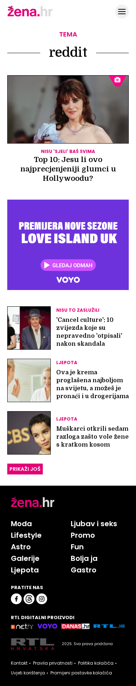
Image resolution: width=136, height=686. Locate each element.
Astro (21, 547)
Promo (83, 535)
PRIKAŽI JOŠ (25, 469)
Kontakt (19, 663)
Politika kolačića (96, 663)
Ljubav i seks (94, 524)
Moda (21, 524)
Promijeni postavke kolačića (81, 673)
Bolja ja (84, 558)
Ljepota (25, 570)
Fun (77, 547)
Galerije (25, 558)
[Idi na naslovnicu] (30, 15)
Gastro (83, 570)
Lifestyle (26, 535)
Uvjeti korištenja (28, 673)
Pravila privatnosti (53, 663)
